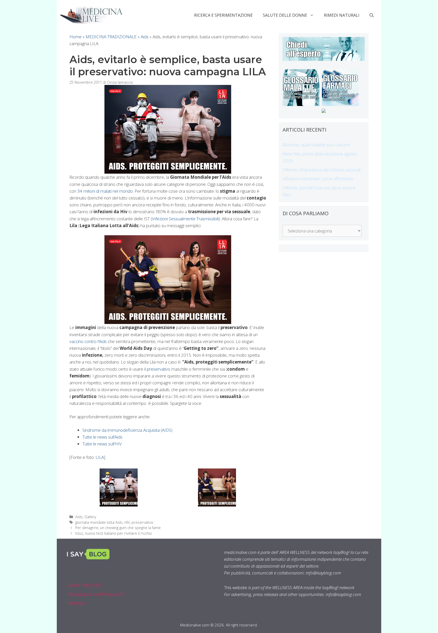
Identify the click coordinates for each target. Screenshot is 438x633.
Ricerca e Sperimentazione (223, 15)
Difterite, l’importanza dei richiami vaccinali (321, 170)
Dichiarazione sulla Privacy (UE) (95, 594)
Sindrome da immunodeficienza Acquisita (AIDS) (127, 430)
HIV (127, 522)
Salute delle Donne (285, 15)
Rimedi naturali (341, 15)
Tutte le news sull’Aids (102, 437)
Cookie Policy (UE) (84, 585)
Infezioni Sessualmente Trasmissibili (185, 219)
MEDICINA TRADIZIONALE (111, 37)
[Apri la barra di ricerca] (371, 15)
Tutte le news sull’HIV (102, 444)
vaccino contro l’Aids (88, 341)
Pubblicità (76, 603)
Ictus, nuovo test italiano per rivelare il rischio (113, 533)
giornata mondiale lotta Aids (99, 522)
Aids (145, 37)
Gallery (90, 516)
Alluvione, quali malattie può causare (316, 145)
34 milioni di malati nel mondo (105, 191)
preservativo (158, 369)
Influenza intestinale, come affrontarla (318, 179)
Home (75, 37)
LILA (100, 457)
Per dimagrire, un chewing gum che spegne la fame (118, 527)
